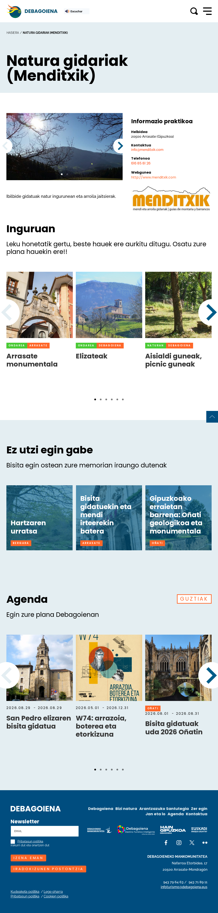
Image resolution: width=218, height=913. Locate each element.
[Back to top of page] (212, 417)
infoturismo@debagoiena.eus (184, 887)
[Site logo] (36, 808)
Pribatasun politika (30, 841)
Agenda (176, 814)
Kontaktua (196, 814)
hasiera (13, 32)
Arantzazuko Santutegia (164, 808)
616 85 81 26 (141, 163)
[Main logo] (31, 11)
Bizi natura (126, 808)
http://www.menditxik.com (153, 177)
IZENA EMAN (28, 857)
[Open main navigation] (207, 11)
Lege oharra (53, 892)
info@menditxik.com (147, 150)
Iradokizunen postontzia (48, 868)
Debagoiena (100, 808)
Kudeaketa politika (25, 892)
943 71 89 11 (198, 882)
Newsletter (25, 821)
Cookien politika (56, 896)
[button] (62, 174)
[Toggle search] (194, 11)
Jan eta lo (155, 814)
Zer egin (199, 808)
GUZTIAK (194, 598)
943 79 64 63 (173, 882)
